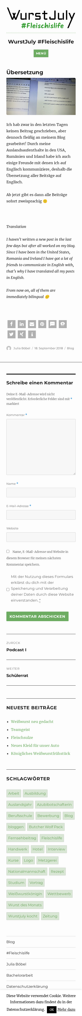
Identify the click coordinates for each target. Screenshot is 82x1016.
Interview (56, 849)
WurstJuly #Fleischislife (41, 41)
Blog (70, 348)
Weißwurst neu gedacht (32, 721)
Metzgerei (47, 860)
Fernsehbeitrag (22, 838)
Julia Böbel (21, 348)
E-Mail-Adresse (18, 506)
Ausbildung (35, 793)
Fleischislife (51, 838)
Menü (41, 53)
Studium (16, 883)
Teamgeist (20, 729)
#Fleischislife (18, 953)
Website (12, 528)
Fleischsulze (22, 737)
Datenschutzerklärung (27, 986)
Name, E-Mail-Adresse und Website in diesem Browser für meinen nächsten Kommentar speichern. (37, 558)
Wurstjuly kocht (23, 916)
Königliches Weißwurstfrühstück (40, 753)
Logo (28, 860)
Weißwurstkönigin (25, 894)
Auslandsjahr (20, 804)
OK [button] (52, 1010)
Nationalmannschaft (27, 871)
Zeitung (50, 916)
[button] (11, 324)
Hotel (38, 849)
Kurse (13, 860)
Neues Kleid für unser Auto (35, 745)
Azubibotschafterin (54, 804)
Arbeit (13, 793)
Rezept (57, 871)
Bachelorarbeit (19, 975)
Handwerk (17, 849)
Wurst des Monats (25, 905)
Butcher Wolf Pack (46, 827)
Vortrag (36, 883)
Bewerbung (48, 816)
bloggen (16, 827)
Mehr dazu (66, 1009)
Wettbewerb (59, 894)
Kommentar (16, 415)
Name (12, 484)
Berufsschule (20, 816)
